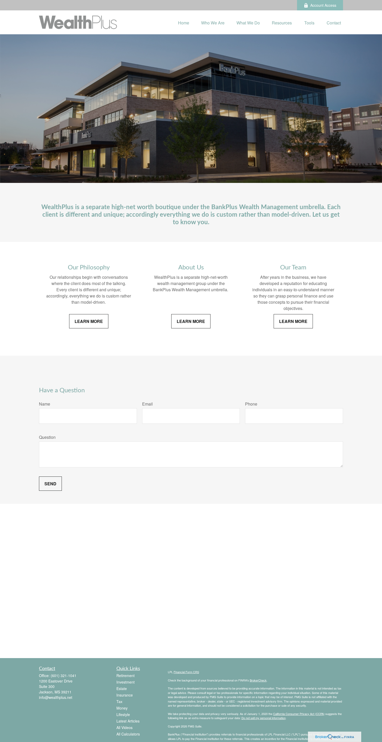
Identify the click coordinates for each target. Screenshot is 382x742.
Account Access (323, 5)
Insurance (124, 695)
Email (147, 404)
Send (50, 484)
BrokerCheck (258, 680)
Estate (121, 688)
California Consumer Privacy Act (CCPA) (299, 714)
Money (122, 708)
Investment (125, 682)
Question (47, 437)
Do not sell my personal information (263, 718)
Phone (251, 404)
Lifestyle (123, 714)
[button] (183, 22)
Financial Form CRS (186, 672)
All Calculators (128, 734)
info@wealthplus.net (55, 697)
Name (44, 404)
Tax (119, 701)
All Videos (124, 727)
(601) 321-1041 (63, 675)
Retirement (125, 675)
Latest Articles (128, 721)
